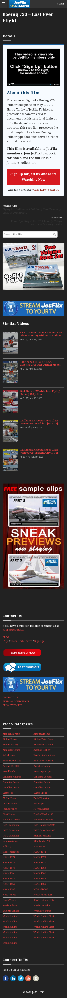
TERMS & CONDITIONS (16, 701)
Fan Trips (39, 803)
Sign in (60, 4)
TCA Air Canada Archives (11, 911)
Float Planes (9, 814)
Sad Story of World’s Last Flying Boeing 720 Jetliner (40, 392)
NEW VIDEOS (41, 889)
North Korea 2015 (43, 894)
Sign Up (39, 641)
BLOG (6, 637)
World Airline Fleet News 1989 (44, 932)
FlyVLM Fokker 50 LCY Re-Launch (43, 814)
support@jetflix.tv (13, 629)
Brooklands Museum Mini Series (10, 771)
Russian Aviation (42, 905)
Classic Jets (8, 793)
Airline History (10, 744)
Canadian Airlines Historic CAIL (12, 777)
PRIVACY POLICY (12, 705)
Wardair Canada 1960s (42, 911)
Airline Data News (43, 739)
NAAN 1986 (40, 884)
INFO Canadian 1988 (44, 825)
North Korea (9, 894)
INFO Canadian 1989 (11, 830)
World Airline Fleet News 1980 (44, 921)
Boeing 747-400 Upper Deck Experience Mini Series (11, 766)
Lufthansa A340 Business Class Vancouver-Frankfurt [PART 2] (39, 451)
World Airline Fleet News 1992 (11, 943)
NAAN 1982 (40, 873)
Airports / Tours (11, 750)
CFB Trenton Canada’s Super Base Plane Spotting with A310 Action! (41, 334)
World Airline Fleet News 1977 (11, 916)
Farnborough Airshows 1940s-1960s (11, 809)
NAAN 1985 (9, 884)
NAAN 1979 (9, 868)
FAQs (5, 641)
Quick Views (9, 900)
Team (13, 641)
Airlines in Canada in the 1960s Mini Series (43, 744)
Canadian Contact (43, 776)
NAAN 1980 (40, 868)
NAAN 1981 (9, 873)
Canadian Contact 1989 (12, 782)
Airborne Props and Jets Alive (11, 734)
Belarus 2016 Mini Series (12, 760)
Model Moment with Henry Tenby (11, 852)
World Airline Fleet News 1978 (44, 916)
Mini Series (39, 846)
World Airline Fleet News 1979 (11, 921)
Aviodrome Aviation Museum (12, 755)
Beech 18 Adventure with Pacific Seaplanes (44, 755)
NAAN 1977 (9, 862)
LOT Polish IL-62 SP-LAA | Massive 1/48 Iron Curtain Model (40, 363)
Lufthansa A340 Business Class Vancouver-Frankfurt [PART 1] (39, 422)
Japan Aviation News (10, 841)
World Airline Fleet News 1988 (11, 932)
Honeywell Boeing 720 (43, 819)
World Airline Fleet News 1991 (44, 937)
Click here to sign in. (46, 189)
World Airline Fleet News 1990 (11, 937)
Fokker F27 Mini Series (11, 819)
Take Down (25, 641)
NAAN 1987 (9, 889)
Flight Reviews (41, 809)
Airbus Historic (42, 734)
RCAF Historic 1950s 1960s (44, 900)
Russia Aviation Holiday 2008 (10, 905)
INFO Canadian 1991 (11, 836)
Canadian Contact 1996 (43, 787)
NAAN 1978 (40, 862)
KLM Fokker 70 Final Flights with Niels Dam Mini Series (43, 841)
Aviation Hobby (42, 750)
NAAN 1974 (40, 851)
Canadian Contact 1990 (43, 782)
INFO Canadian (11, 825)
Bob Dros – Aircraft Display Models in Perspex (44, 760)
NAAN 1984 (40, 878)
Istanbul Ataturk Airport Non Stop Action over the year (43, 836)
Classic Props (40, 793)
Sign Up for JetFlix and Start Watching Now (33, 176)
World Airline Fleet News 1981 (11, 927)
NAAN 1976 (40, 857)
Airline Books (10, 739)
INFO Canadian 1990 (44, 830)
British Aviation (42, 766)
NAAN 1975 (9, 857)
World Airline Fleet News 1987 (44, 927)
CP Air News (9, 798)
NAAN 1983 (9, 878)
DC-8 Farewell (10, 803)
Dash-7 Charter (41, 798)
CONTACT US (10, 697)
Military (7, 846)
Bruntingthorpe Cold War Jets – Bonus (42, 771)
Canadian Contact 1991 (12, 787)
